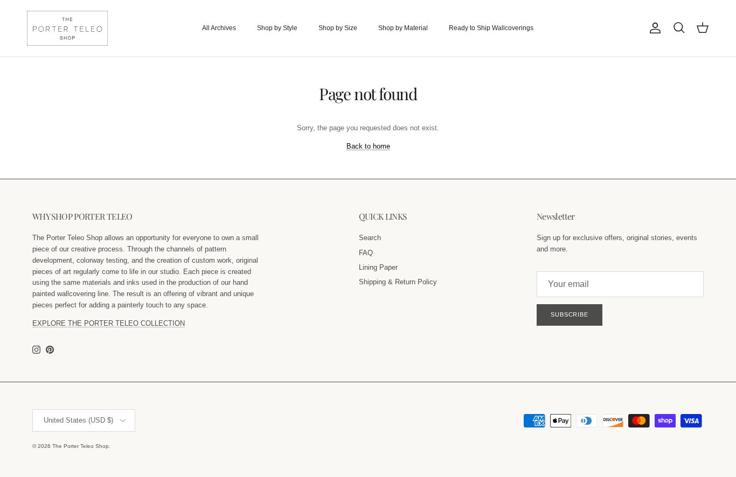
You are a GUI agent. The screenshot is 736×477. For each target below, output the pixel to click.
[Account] (653, 28)
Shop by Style (277, 28)
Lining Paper (378, 267)
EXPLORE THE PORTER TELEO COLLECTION (108, 323)
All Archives (219, 28)
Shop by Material (403, 28)
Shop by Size (337, 28)
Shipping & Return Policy (398, 282)
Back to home (368, 146)
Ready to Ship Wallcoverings (491, 28)
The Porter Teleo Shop (80, 446)
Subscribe (569, 314)
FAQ (366, 253)
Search (370, 238)
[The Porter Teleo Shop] (67, 28)
